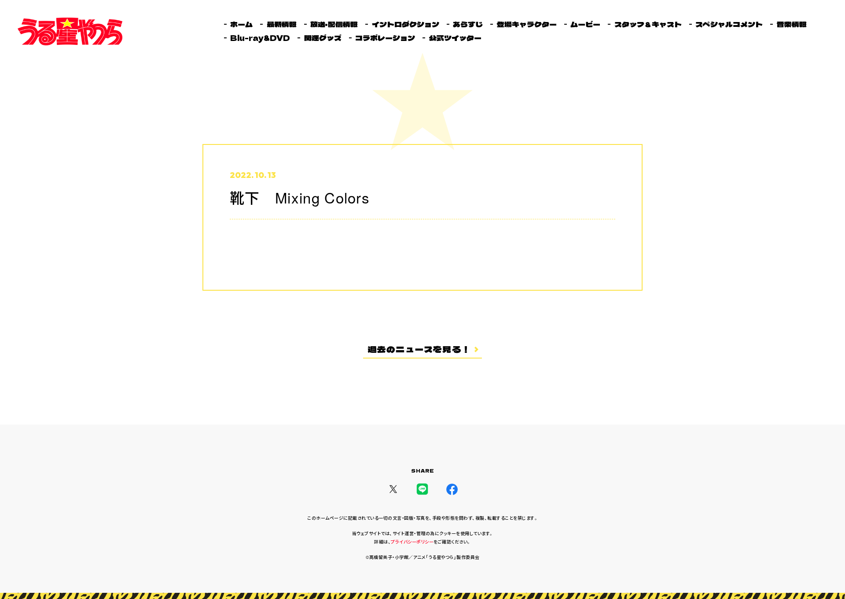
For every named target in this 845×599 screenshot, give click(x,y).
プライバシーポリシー (412, 542)
